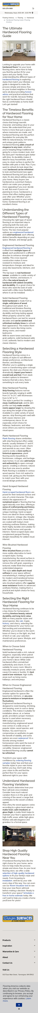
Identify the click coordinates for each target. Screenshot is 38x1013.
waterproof (23, 738)
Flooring (20, 18)
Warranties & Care (11, 951)
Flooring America (8, 18)
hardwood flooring (11, 79)
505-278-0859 (8, 8)
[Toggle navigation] (33, 8)
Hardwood (30, 18)
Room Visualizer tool (19, 885)
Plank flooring (9, 438)
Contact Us (7, 963)
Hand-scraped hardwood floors (17, 492)
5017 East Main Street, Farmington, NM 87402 (18, 974)
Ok (19, 1005)
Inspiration (7, 946)
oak (21, 621)
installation (7, 880)
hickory (6, 623)
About (5, 957)
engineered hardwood (23, 232)
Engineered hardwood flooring (16, 248)
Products (7, 940)
